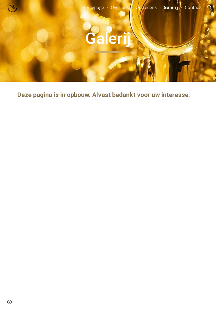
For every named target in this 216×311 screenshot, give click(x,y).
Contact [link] (192, 7)
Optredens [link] (146, 7)
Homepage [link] (93, 7)
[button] (209, 7)
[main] (108, 40)
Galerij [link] (171, 7)
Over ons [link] (120, 7)
